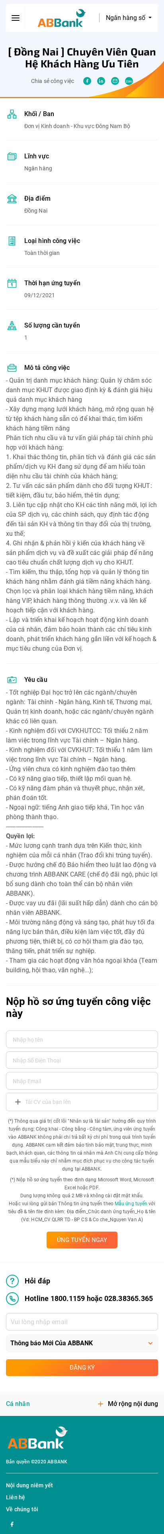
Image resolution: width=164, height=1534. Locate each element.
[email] (115, 81)
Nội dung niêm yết (29, 1485)
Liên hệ (15, 1497)
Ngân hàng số (126, 18)
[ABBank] (62, 18)
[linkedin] (101, 81)
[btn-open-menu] (15, 18)
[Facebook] (12, 1523)
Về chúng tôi (22, 1509)
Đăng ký (82, 1367)
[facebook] (87, 81)
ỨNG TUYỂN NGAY (82, 1240)
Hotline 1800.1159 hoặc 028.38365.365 (89, 1298)
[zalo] (129, 81)
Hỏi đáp (37, 1281)
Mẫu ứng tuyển (131, 1203)
